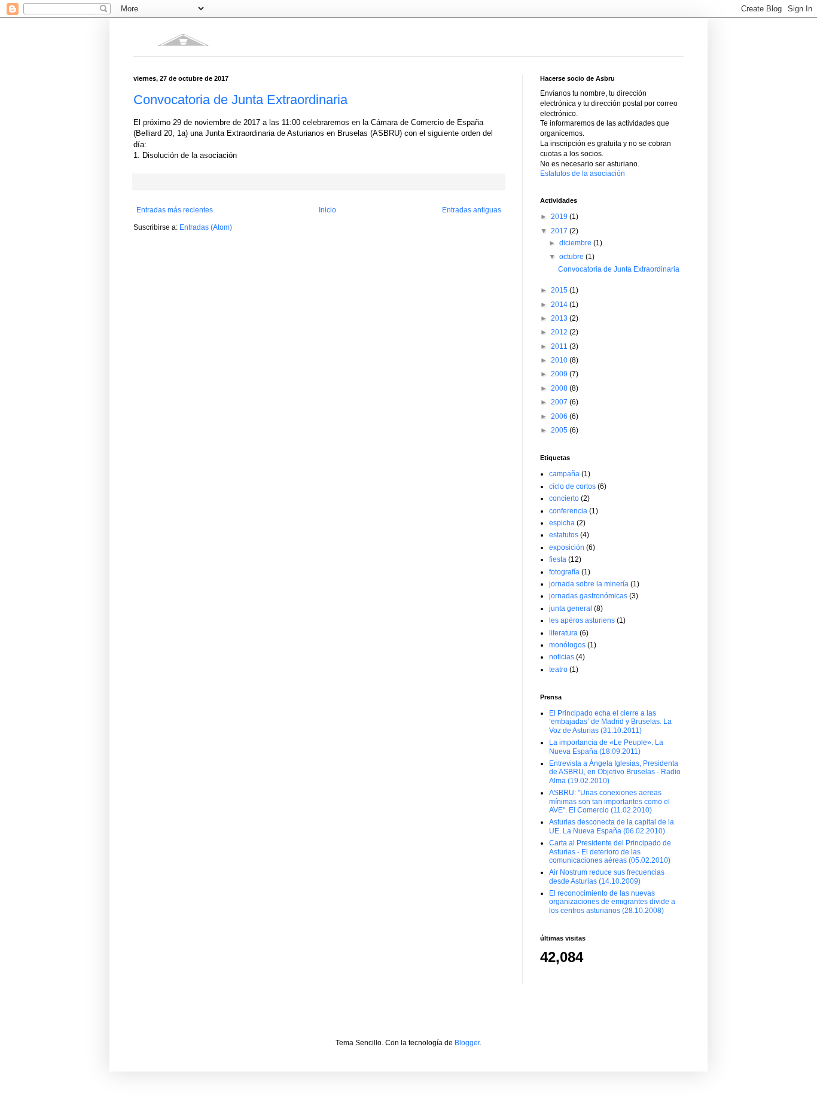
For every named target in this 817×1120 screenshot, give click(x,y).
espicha (562, 523)
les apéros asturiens (582, 620)
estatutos (563, 535)
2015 (560, 290)
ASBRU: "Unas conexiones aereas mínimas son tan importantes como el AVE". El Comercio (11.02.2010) (609, 801)
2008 (560, 388)
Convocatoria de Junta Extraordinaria (240, 99)
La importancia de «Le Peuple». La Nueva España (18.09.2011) (606, 746)
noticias (561, 657)
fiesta (557, 559)
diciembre (576, 243)
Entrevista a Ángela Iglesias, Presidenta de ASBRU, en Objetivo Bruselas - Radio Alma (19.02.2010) (615, 772)
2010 (560, 360)
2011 (560, 346)
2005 (560, 430)
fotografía (564, 572)
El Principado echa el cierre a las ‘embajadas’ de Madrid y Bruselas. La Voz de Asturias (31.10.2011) (610, 722)
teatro (558, 669)
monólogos (567, 645)
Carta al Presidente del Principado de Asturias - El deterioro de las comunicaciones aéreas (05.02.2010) (610, 852)
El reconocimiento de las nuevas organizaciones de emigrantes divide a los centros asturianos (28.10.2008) (612, 902)
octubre (572, 256)
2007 (560, 402)
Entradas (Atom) (205, 227)
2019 (560, 216)
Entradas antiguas (471, 210)
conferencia (568, 511)
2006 (560, 416)
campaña (564, 474)
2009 (560, 374)
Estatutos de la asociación (582, 173)
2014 (560, 304)
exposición (566, 547)
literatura (563, 633)
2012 (560, 332)
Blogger (467, 1043)
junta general (570, 608)
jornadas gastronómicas (588, 596)
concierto (564, 498)
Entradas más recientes (174, 210)
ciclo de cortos (572, 486)
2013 (560, 318)
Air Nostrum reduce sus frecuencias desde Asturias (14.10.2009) (606, 876)
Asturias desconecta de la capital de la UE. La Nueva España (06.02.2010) (611, 826)
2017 (560, 231)
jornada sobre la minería (589, 584)
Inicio (327, 210)
